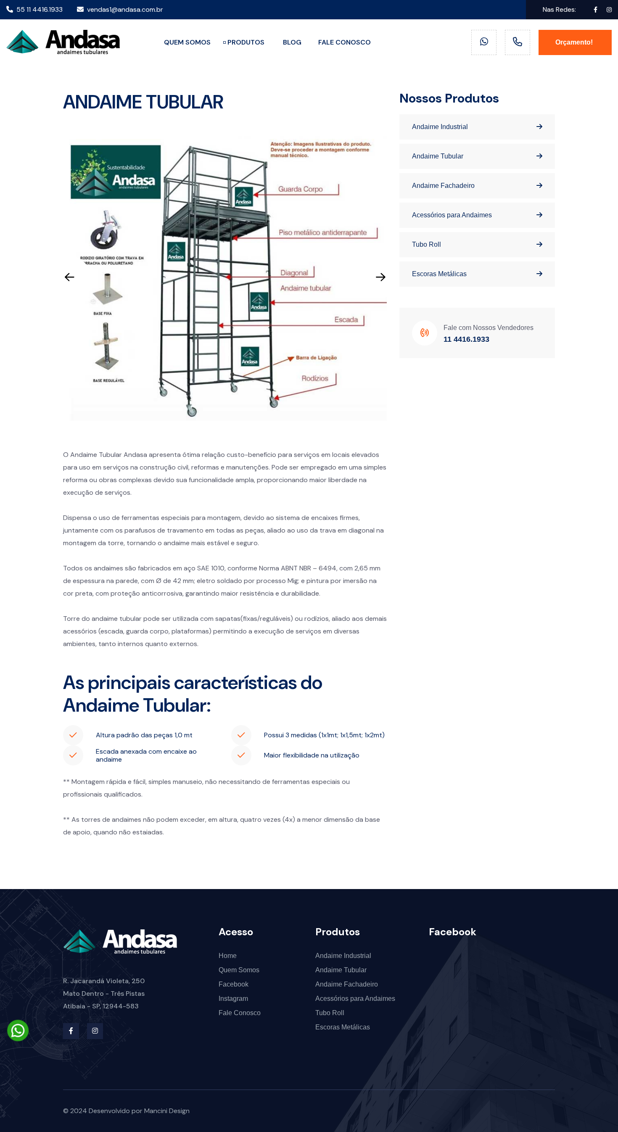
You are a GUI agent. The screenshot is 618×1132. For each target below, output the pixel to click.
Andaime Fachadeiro (443, 185)
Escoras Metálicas (439, 273)
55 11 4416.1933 (39, 9)
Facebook (233, 984)
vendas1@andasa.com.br (125, 9)
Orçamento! (574, 42)
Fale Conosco (240, 1012)
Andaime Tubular (437, 156)
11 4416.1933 (466, 339)
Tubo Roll (426, 244)
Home (228, 955)
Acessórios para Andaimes (452, 215)
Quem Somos (239, 970)
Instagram (233, 998)
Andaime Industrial (440, 126)
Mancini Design (167, 1110)
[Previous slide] (69, 277)
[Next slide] (380, 277)
